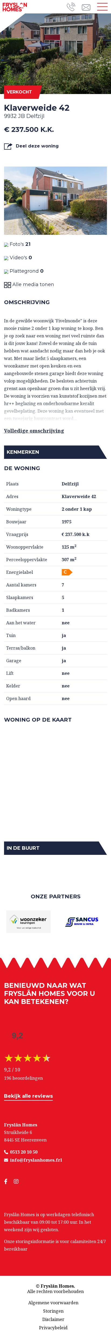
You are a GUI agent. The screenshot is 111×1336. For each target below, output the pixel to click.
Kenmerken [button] (23, 452)
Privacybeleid (53, 1328)
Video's (20, 258)
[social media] (9, 1181)
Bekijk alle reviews (28, 1096)
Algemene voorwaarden (53, 1303)
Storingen (53, 1311)
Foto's (19, 244)
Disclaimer (53, 1319)
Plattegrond (26, 271)
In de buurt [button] (23, 848)
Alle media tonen (32, 284)
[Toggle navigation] (102, 6)
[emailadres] (88, 7)
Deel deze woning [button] (37, 146)
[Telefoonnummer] (74, 6)
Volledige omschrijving (34, 430)
